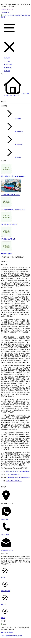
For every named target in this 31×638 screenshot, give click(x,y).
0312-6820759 (5, 12)
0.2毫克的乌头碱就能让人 (14, 474)
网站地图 (3, 632)
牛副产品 (3, 604)
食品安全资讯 (14, 95)
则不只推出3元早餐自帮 (8, 239)
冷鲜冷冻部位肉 (5, 591)
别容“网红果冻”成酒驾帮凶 (9, 224)
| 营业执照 (10, 632)
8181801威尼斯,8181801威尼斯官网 (11, 635)
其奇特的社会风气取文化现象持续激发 (18, 471)
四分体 (3, 577)
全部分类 (3, 105)
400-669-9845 (4, 519)
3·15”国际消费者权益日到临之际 (10, 195)
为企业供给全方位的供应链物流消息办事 (13, 209)
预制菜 (3, 618)
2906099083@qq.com (7, 9)
